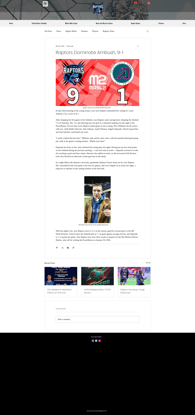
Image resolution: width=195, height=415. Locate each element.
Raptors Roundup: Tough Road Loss (133, 291)
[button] (148, 2)
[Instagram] (99, 341)
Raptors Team (108, 31)
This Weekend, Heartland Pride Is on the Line (59, 291)
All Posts (48, 31)
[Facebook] (93, 341)
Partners (84, 31)
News (58, 31)
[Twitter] (96, 341)
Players (95, 31)
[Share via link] (73, 248)
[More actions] (138, 46)
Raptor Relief (71, 31)
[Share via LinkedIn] (68, 248)
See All (148, 263)
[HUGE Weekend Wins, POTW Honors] (97, 276)
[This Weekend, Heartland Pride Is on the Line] (61, 276)
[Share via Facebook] (57, 248)
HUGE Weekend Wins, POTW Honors (97, 291)
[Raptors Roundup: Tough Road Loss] (134, 276)
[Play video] (97, 199)
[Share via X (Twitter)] (62, 248)
